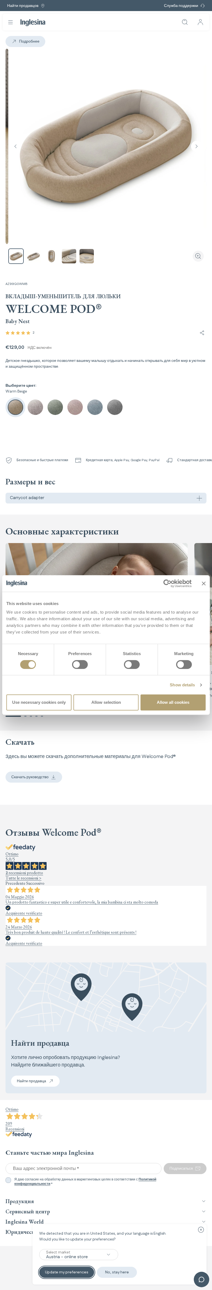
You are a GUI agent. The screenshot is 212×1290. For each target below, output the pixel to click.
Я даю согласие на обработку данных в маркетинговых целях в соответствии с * (85, 1182)
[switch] (80, 664)
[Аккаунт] (200, 22)
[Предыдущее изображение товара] (15, 146)
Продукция (20, 1201)
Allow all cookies (173, 702)
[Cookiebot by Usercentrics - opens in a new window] (167, 583)
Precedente (15, 883)
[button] (13, 716)
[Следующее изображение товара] (196, 146)
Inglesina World (25, 1222)
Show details (182, 684)
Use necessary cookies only (39, 702)
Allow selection (106, 702)
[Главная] (32, 22)
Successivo (35, 883)
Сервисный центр (28, 1211)
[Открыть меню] (10, 22)
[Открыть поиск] (185, 22)
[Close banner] (204, 583)
